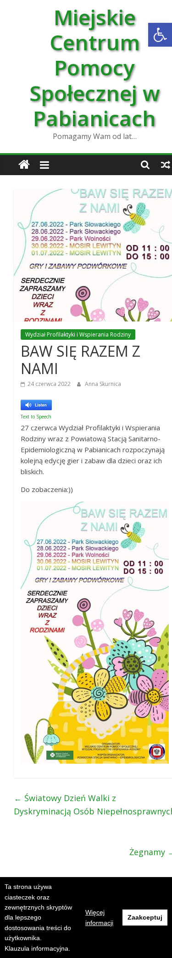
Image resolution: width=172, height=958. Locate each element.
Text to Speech (36, 416)
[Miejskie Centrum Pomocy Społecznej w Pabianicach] (24, 165)
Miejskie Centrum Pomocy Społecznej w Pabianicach (94, 67)
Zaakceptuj (145, 917)
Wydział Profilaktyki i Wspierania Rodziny (78, 334)
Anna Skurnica (103, 384)
